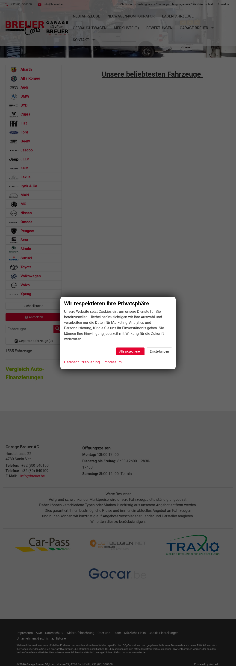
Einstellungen (159, 351)
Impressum (112, 362)
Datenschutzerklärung (82, 362)
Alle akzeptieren (130, 351)
